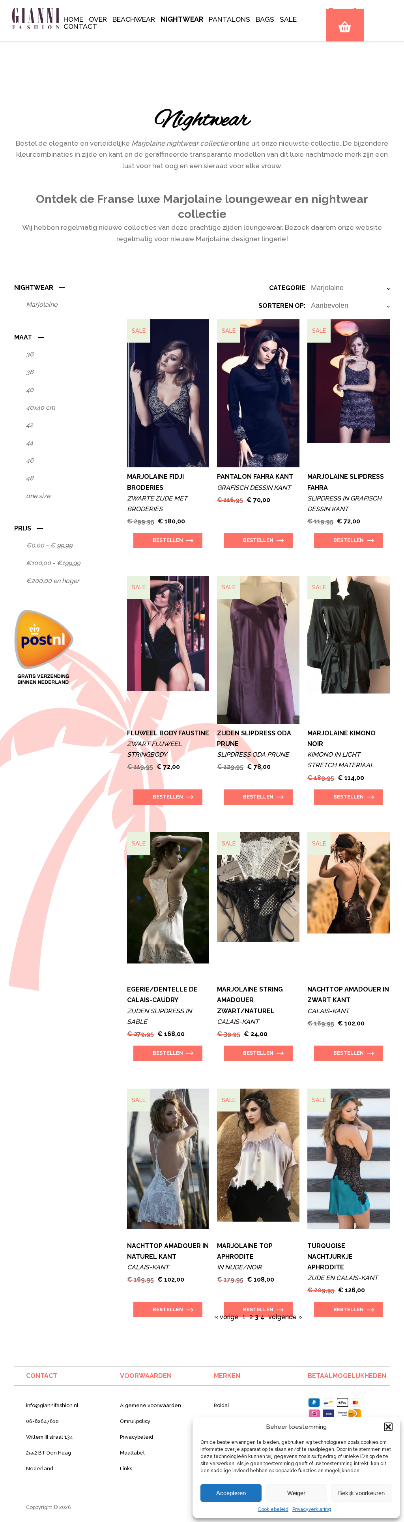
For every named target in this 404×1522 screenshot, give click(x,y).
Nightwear (182, 19)
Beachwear (133, 19)
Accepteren (231, 1493)
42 (29, 425)
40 (30, 390)
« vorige (226, 1317)
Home (73, 19)
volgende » (285, 1317)
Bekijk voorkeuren (361, 1493)
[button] (388, 1427)
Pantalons (229, 19)
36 (30, 354)
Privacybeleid (136, 1437)
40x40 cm (40, 407)
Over (98, 19)
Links (126, 1468)
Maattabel (132, 1453)
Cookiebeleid (273, 1509)
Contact (80, 26)
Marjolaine (41, 304)
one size (38, 496)
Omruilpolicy (135, 1421)
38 (30, 372)
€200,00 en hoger (52, 581)
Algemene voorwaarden (150, 1405)
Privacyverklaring (311, 1509)
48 (30, 478)
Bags (265, 19)
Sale (288, 19)
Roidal (221, 1405)
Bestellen (168, 540)
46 (30, 460)
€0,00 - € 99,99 (49, 545)
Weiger (296, 1493)
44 (29, 442)
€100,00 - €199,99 (53, 563)
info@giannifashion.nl (52, 1405)
